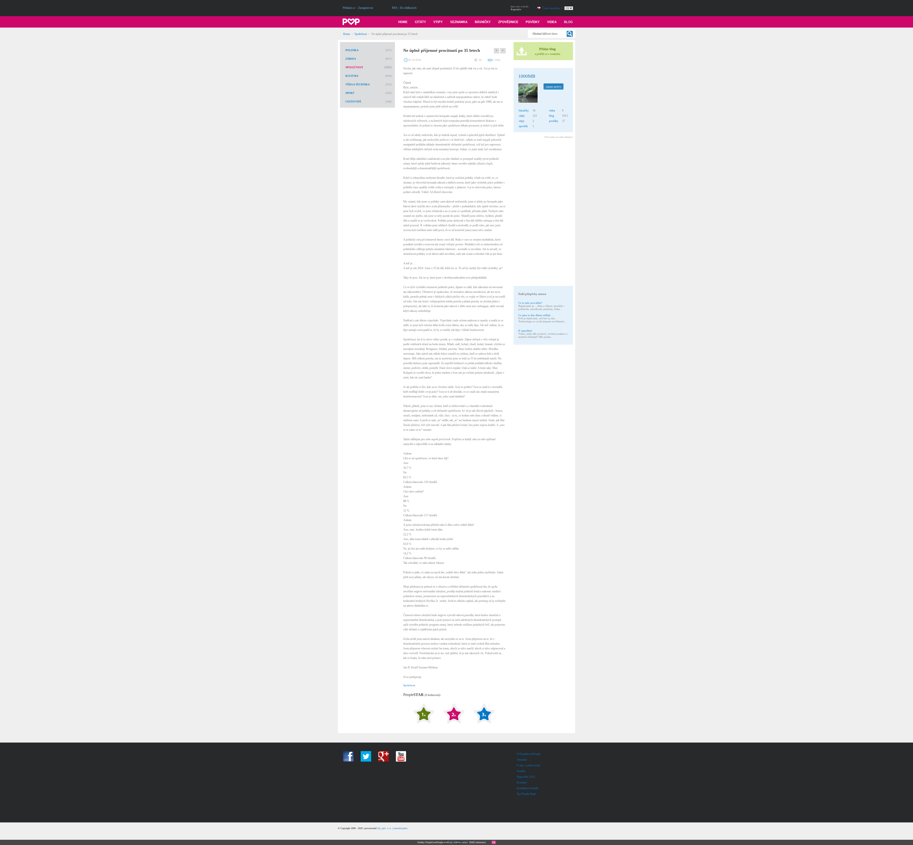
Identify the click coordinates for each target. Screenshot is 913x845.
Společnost (361, 34)
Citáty (420, 22)
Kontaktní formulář (527, 788)
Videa (552, 22)
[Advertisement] (543, 213)
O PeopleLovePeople (528, 754)
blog (551, 115)
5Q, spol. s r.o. (384, 828)
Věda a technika (357, 84)
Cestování (353, 101)
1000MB (526, 76)
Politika (352, 50)
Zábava (350, 58)
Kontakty (522, 782)
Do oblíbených (408, 8)
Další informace (477, 842)
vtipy (521, 121)
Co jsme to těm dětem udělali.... (535, 315)
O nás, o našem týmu (528, 765)
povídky (553, 121)
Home (403, 22)
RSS (394, 8)
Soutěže (521, 771)
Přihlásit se (349, 8)
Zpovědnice (508, 22)
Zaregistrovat (365, 8)
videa (552, 110)
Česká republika (551, 8)
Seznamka (458, 22)
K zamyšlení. (525, 330)
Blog (568, 22)
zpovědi (523, 126)
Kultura (351, 75)
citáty (522, 115)
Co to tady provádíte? (530, 302)
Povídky (533, 22)
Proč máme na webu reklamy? (558, 137)
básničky (524, 110)
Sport (349, 93)
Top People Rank (526, 794)
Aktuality (522, 759)
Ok (493, 842)
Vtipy (438, 22)
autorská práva (400, 828)
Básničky (483, 22)
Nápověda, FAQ (526, 776)
